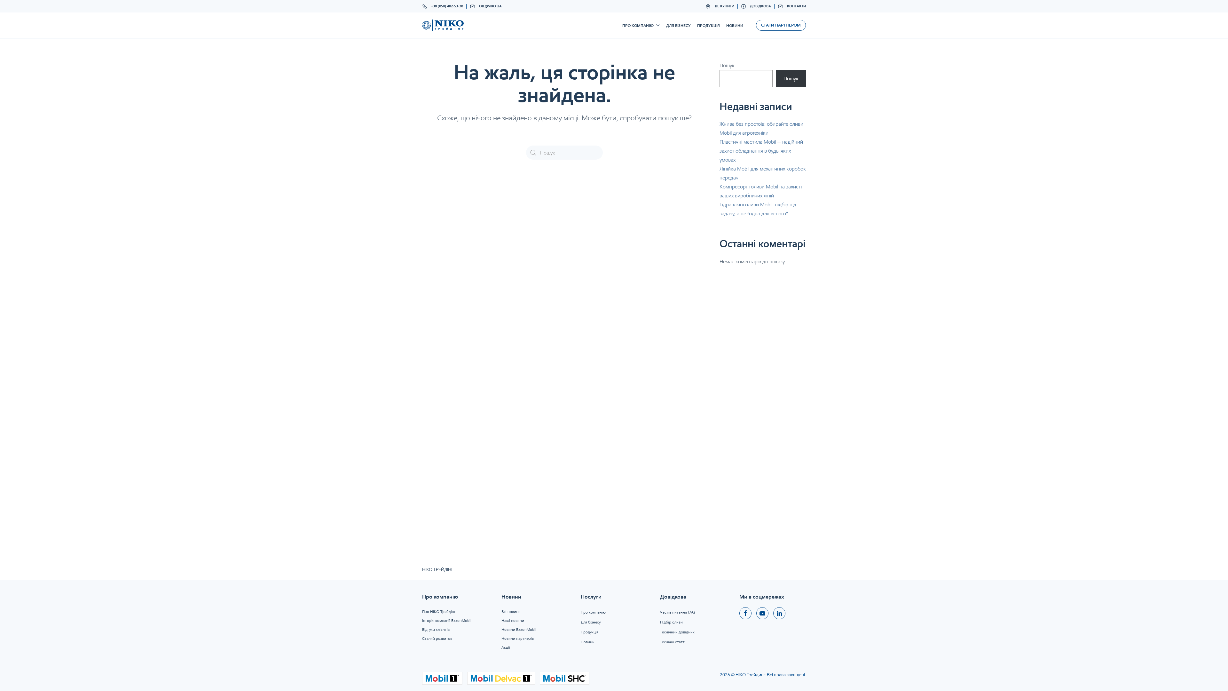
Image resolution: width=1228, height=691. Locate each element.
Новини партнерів (517, 638)
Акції (505, 647)
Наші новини (512, 620)
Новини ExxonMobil (518, 629)
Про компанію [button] (638, 25)
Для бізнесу (678, 25)
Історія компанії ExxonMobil (446, 620)
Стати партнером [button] (781, 25)
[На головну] (443, 25)
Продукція (708, 25)
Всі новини (511, 611)
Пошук (727, 65)
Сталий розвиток (437, 638)
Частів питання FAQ (677, 612)
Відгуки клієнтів (436, 629)
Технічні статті (673, 641)
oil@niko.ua (490, 6)
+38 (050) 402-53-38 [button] (447, 6)
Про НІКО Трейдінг (439, 611)
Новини (734, 25)
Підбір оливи (671, 622)
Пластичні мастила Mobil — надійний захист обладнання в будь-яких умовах (761, 151)
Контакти (796, 6)
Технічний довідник (677, 632)
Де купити (724, 6)
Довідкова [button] (760, 6)
